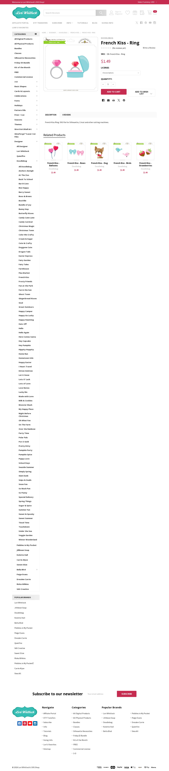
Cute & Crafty (25, 243)
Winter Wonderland (28, 539)
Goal (21, 302)
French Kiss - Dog (99, 163)
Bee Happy (24, 188)
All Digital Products (23, 39)
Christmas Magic (26, 226)
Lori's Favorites (20, 27)
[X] (137, 22)
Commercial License (23, 77)
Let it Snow (24, 375)
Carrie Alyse (22, 560)
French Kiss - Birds (122, 163)
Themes (18, 124)
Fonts (17, 100)
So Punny (23, 492)
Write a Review (149, 48)
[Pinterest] (146, 22)
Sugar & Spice (25, 505)
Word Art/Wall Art (23, 129)
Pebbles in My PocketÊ (24, 663)
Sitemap (47, 749)
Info (69, 23)
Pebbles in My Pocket (26, 545)
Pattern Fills (20, 110)
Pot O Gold (24, 441)
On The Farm (24, 424)
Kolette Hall (22, 555)
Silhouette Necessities (25, 58)
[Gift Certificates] (136, 13)
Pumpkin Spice (25, 454)
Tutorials (82, 23)
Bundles (18, 48)
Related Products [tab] (54, 135)
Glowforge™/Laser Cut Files (25, 135)
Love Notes (24, 388)
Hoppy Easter (25, 362)
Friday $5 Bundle (22, 62)
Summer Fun (24, 509)
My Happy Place (26, 409)
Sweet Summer (26, 518)
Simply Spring (25, 471)
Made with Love (26, 396)
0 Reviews (66, 115)
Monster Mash (25, 405)
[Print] (113, 100)
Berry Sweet (24, 192)
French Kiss (24, 277)
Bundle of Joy (25, 205)
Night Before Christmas (25, 414)
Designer (18, 141)
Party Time (24, 433)
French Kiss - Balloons (53, 164)
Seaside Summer (26, 467)
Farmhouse (24, 268)
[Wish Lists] (129, 13)
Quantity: (106, 79)
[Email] (108, 100)
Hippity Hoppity (26, 349)
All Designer (22, 146)
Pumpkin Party (25, 450)
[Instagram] (154, 22)
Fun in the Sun (25, 290)
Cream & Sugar (26, 239)
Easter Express (26, 256)
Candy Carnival (26, 222)
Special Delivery (26, 497)
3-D (16, 81)
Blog (94, 23)
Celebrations (20, 96)
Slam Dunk (23, 475)
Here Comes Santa (27, 337)
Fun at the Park (26, 285)
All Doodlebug (25, 166)
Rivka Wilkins (23, 584)
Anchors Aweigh (26, 170)
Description (50, 115)
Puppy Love (24, 458)
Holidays (18, 105)
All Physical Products (24, 43)
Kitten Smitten (26, 371)
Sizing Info (107, 23)
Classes (17, 53)
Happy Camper (26, 311)
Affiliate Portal (20, 23)
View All (17, 673)
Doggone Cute (25, 247)
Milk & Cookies (25, 400)
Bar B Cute (24, 183)
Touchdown (24, 527)
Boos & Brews (25, 196)
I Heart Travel (25, 366)
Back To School (26, 179)
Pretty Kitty (24, 446)
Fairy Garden (25, 260)
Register (118, 14)
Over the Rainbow (27, 429)
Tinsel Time (24, 522)
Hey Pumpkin (25, 345)
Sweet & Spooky (26, 514)
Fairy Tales (24, 264)
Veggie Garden (25, 535)
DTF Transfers (40, 23)
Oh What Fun (25, 420)
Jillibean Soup (23, 550)
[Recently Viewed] (143, 13)
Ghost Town (24, 294)
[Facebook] (141, 22)
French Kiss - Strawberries (145, 164)
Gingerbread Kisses (28, 298)
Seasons (18, 119)
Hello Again (24, 332)
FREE (16, 72)
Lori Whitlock (23, 151)
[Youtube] (150, 22)
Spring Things (25, 501)
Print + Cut (19, 115)
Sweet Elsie (22, 564)
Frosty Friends (25, 281)
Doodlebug (22, 161)
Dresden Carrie (24, 579)
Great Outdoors (26, 307)
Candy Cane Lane (26, 217)
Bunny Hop (24, 209)
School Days (24, 463)
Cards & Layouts (22, 91)
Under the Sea (25, 531)
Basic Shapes (20, 86)
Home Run (23, 354)
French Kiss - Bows (76, 163)
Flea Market (24, 273)
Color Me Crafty (26, 234)
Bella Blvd (21, 569)
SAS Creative (23, 589)
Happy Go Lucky (26, 315)
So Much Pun (24, 488)
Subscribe (57, 23)
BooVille (22, 200)
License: (105, 67)
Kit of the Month (22, 67)
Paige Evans (22, 574)
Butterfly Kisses (26, 213)
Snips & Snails (25, 480)
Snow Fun (23, 484)
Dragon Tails (24, 251)
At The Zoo (24, 175)
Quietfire (21, 156)
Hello (21, 328)
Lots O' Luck (24, 379)
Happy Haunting (26, 320)
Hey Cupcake (25, 341)
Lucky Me (23, 392)
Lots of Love (24, 383)
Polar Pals (23, 437)
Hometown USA (26, 358)
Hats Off (23, 324)
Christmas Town (26, 230)
